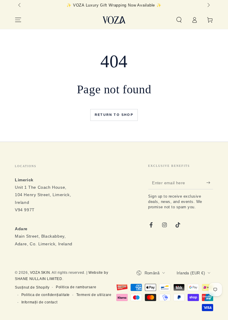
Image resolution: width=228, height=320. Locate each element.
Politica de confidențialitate (45, 295)
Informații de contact (39, 302)
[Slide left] (20, 5)
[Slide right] (208, 5)
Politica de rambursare (76, 287)
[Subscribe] (209, 182)
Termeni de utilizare (94, 295)
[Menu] (18, 19)
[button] (179, 19)
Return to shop (114, 114)
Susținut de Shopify (32, 287)
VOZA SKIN (40, 273)
